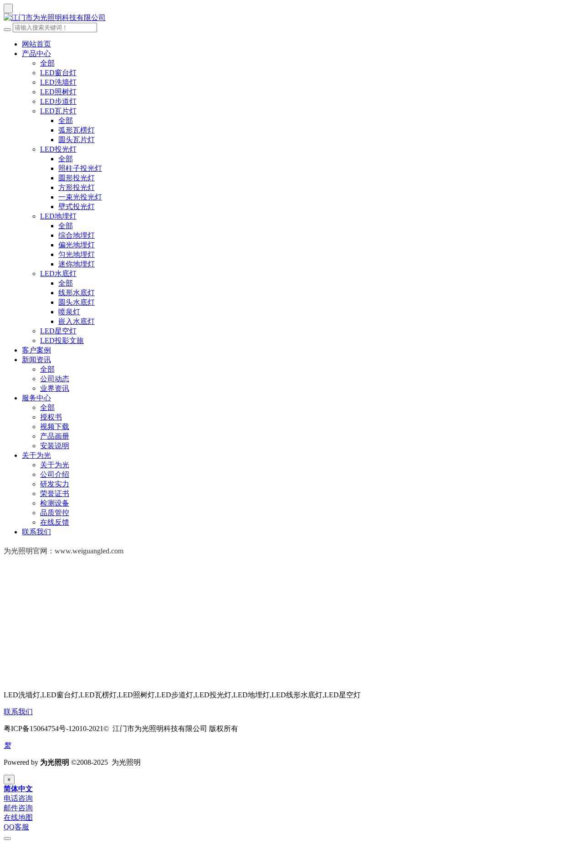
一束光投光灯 (80, 197)
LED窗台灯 (58, 73)
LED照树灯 (58, 92)
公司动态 (54, 379)
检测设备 (54, 503)
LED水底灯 (58, 273)
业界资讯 (54, 388)
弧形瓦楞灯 (76, 130)
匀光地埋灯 (76, 254)
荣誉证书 (54, 493)
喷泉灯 (69, 312)
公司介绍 (54, 474)
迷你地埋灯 (76, 264)
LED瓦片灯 (58, 111)
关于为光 (36, 455)
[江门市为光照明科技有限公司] (291, 18)
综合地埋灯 (76, 235)
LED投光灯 (58, 149)
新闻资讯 (36, 359)
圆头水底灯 (76, 302)
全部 (47, 63)
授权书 (51, 417)
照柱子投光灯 (80, 168)
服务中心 (36, 398)
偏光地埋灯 (76, 245)
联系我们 (36, 532)
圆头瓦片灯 (76, 139)
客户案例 (36, 350)
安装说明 (54, 446)
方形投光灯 (76, 187)
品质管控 (54, 513)
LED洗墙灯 (58, 82)
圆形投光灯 (76, 178)
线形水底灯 (76, 293)
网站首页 (36, 44)
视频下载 (54, 426)
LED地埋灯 (58, 216)
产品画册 (54, 436)
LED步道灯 (58, 101)
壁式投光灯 (76, 206)
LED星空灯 (58, 331)
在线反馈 (54, 522)
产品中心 (36, 53)
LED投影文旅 (62, 340)
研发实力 (54, 484)
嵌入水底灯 (76, 321)
